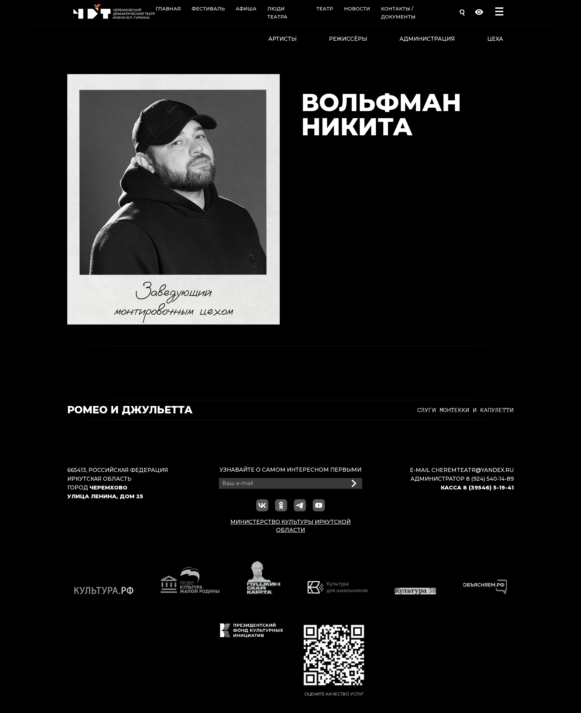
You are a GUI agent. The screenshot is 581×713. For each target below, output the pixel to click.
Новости (357, 9)
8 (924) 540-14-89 (490, 479)
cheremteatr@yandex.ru (472, 470)
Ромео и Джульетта (130, 410)
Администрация (427, 39)
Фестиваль (208, 9)
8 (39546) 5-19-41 (488, 487)
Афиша (246, 9)
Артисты (282, 39)
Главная (168, 9)
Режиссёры (348, 39)
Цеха (495, 39)
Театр (324, 9)
